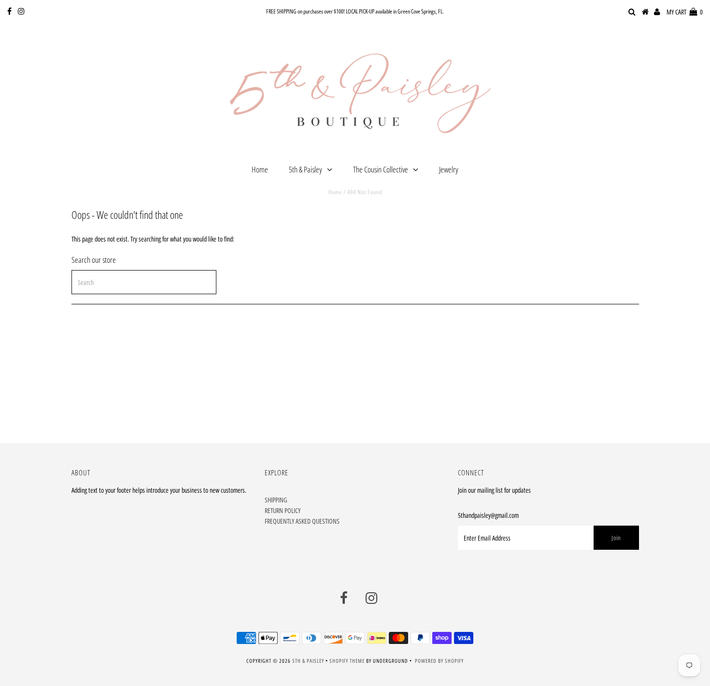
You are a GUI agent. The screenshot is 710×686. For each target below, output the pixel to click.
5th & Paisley (305, 169)
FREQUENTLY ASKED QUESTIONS (302, 521)
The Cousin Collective (380, 169)
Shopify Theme (347, 660)
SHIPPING (276, 499)
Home (260, 169)
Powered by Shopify (439, 660)
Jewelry (448, 169)
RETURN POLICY (282, 510)
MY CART (685, 11)
